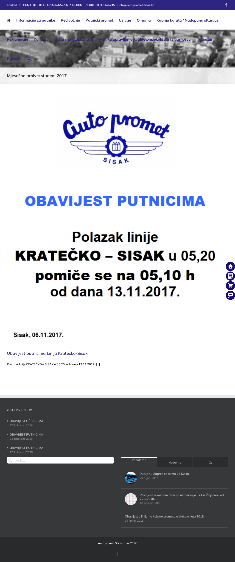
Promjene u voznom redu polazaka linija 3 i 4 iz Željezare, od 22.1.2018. (182, 496)
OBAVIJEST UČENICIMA (26, 421)
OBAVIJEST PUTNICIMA (26, 434)
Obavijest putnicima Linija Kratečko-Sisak (47, 353)
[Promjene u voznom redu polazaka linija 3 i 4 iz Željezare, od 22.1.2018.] (131, 499)
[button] (29, 57)
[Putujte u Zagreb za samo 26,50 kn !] (131, 478)
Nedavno (174, 462)
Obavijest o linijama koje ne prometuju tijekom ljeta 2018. (164, 516)
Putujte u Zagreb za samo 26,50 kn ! (165, 473)
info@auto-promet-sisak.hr (136, 5)
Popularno (139, 460)
